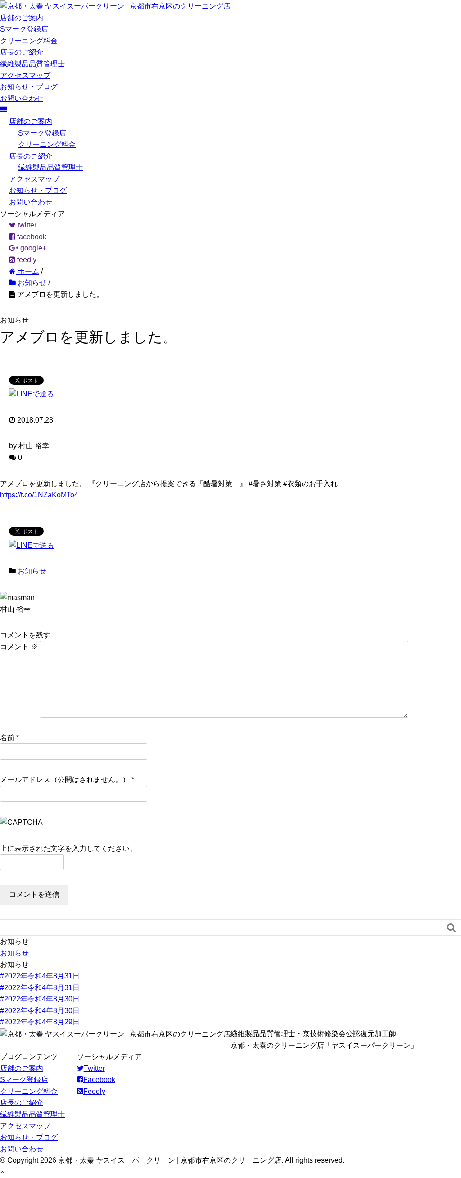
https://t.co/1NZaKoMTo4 (39, 495)
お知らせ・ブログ (29, 87)
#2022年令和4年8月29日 (40, 1022)
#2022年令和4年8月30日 (40, 999)
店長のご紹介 (21, 52)
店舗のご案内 (21, 18)
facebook (30, 237)
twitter (26, 225)
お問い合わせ (21, 98)
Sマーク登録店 (24, 29)
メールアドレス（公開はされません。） (65, 779)
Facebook (99, 1079)
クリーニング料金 (29, 41)
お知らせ (32, 571)
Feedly (94, 1091)
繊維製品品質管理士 (32, 64)
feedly (25, 260)
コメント (19, 646)
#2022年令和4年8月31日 (40, 976)
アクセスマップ (25, 75)
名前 (7, 737)
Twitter (94, 1068)
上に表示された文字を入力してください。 (68, 848)
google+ (32, 248)
